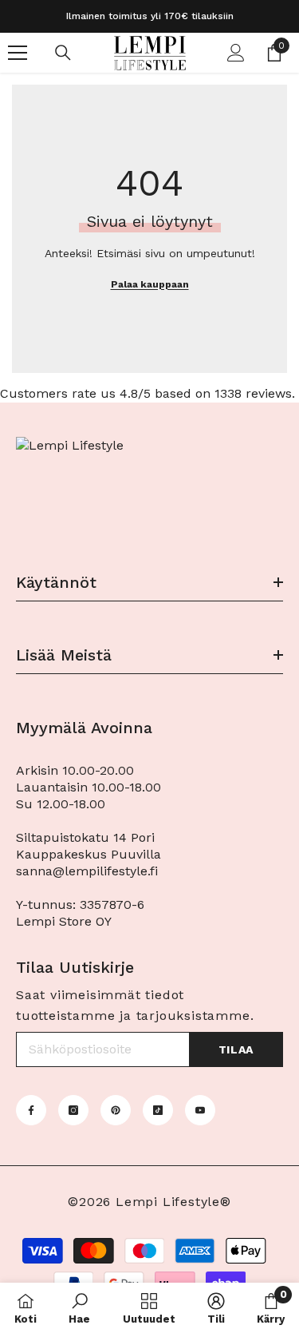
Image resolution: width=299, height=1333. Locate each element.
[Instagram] (73, 1110)
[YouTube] (200, 1110)
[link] (79, 1308)
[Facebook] (31, 1110)
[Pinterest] (115, 1110)
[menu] (17, 52)
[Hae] (63, 52)
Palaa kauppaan (150, 284)
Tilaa (236, 1049)
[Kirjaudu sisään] (236, 52)
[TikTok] (158, 1110)
